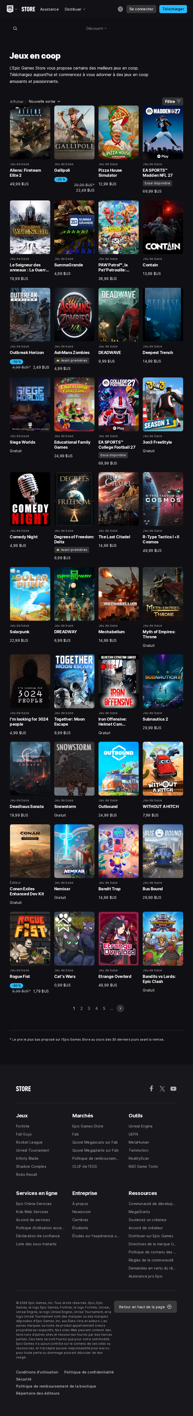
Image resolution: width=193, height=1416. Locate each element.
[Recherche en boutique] (15, 28)
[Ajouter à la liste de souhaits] (44, 111)
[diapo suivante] (120, 1008)
